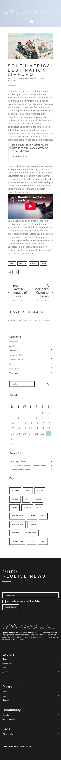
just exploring (17, 516)
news (44, 263)
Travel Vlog (13, 373)
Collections (6, 663)
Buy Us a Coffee (8, 719)
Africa (11, 263)
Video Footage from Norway (20, 469)
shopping (15, 533)
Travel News (14, 368)
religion (33, 524)
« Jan (11, 444)
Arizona (40, 490)
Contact (5, 700)
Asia (26, 499)
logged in (26, 320)
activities (15, 490)
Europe (14, 507)
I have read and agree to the (23, 601)
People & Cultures (16, 359)
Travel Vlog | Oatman (17, 461)
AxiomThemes (7, 746)
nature (32, 516)
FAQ (4, 695)
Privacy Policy (34, 601)
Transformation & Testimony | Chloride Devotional (28, 465)
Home (4, 659)
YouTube (5, 715)
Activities (12, 346)
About (4, 671)
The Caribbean (17, 541)
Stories (12, 364)
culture (37, 499)
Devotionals (14, 350)
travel (42, 541)
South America (30, 533)
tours (31, 541)
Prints (4, 691)
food (39, 507)
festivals (33, 263)
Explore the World (23, 78)
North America (17, 524)
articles (22, 263)
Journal (5, 667)
